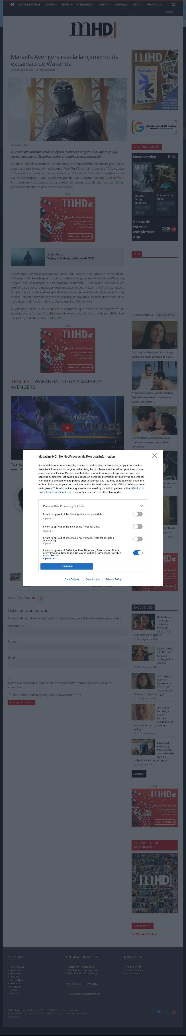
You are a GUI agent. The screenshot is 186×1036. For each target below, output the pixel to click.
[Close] (155, 456)
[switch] (138, 514)
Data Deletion (72, 579)
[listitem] (93, 506)
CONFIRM (66, 566)
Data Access (93, 579)
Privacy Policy (113, 579)
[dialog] (93, 518)
